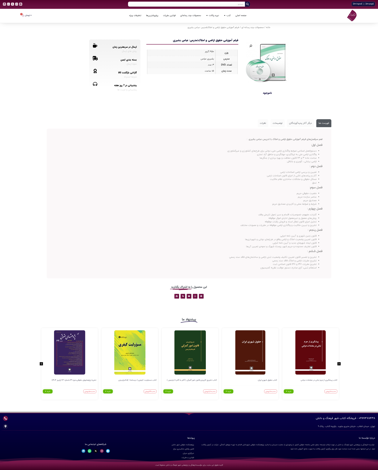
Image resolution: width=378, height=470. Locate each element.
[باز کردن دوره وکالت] (207, 15)
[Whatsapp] (8, 4)
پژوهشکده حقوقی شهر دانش (183, 445)
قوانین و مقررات (187, 457)
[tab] (323, 123)
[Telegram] (20, 4)
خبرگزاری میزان (188, 453)
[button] (250, 46)
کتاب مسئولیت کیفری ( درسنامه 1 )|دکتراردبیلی (137, 380)
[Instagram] (16, 4)
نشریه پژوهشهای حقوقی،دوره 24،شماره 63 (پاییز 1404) (74, 380)
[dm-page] (370, 4)
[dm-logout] (357, 4)
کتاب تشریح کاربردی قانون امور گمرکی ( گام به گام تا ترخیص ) (192, 380)
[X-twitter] (12, 4)
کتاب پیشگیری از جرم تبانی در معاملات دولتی (319, 380)
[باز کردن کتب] (225, 15)
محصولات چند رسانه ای (252, 27)
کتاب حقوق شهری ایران (267, 380)
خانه (268, 27)
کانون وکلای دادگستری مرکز (183, 449)
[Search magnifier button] (247, 4)
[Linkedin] (4, 4)
